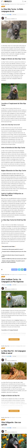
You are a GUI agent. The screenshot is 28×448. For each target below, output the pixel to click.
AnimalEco (8, 1)
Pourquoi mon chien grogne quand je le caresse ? (12, 249)
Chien (3, 6)
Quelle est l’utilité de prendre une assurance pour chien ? (14, 258)
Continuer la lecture (14, 339)
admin (6, 17)
